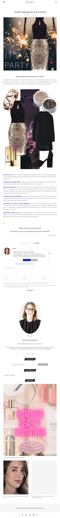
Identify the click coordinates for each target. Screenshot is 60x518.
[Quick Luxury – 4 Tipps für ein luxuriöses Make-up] (15, 477)
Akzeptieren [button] (27, 260)
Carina (27, 14)
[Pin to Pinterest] (36, 243)
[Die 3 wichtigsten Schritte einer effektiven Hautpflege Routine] (44, 477)
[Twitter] (26, 515)
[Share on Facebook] (33, 243)
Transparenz (40, 508)
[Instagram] (29, 515)
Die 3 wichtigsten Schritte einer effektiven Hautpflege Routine (43, 497)
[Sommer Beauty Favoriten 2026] (30, 420)
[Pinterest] (33, 515)
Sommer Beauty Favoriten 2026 (13, 457)
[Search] (56, 2)
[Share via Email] (38, 243)
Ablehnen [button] (34, 260)
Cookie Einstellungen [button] (21, 263)
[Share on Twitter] (34, 243)
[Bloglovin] (37, 515)
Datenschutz (27, 508)
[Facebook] (22, 515)
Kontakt (33, 508)
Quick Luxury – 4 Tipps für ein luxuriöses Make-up (15, 497)
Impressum (19, 508)
